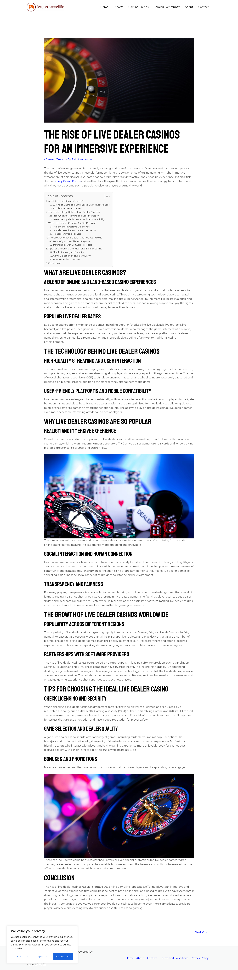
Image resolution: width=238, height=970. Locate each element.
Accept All (63, 956)
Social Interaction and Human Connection (75, 230)
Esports (118, 7)
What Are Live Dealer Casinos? (66, 201)
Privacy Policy (200, 958)
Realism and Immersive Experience (71, 226)
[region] (42, 945)
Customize (21, 956)
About (189, 7)
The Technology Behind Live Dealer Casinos (74, 212)
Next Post (203, 932)
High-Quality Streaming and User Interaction (76, 215)
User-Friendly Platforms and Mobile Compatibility (79, 219)
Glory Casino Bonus (67, 181)
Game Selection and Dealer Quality (72, 255)
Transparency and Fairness (67, 233)
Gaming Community (167, 7)
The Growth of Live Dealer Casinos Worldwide (75, 237)
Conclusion (54, 263)
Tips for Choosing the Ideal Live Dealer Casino (75, 248)
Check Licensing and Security (68, 252)
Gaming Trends (138, 7)
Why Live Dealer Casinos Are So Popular (72, 223)
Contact (203, 7)
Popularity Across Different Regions (71, 241)
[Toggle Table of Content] (105, 196)
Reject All (42, 956)
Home (104, 7)
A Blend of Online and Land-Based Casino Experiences (80, 204)
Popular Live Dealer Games (67, 208)
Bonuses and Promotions (66, 259)
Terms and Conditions (174, 958)
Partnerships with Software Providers (72, 244)
